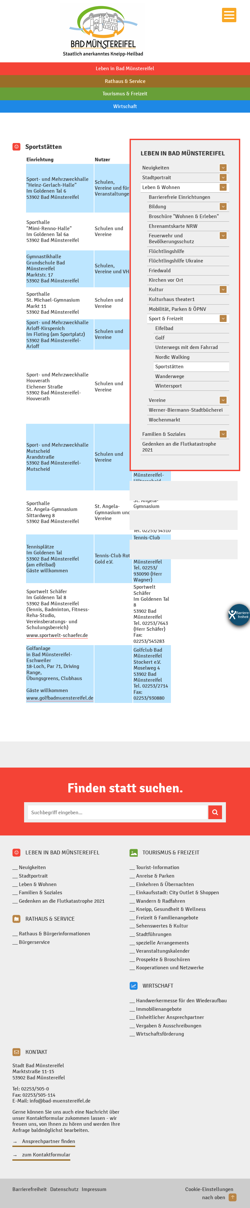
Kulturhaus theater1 (172, 299)
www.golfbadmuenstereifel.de (59, 698)
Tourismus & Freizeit (125, 93)
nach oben (213, 1197)
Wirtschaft (125, 106)
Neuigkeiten (155, 168)
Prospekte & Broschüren (163, 959)
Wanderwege (169, 376)
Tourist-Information (157, 867)
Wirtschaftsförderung (160, 1034)
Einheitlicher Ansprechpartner (170, 1017)
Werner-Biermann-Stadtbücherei (186, 410)
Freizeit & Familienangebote (167, 917)
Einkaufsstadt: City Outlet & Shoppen (177, 892)
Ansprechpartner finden (48, 1141)
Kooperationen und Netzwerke (170, 967)
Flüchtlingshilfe (166, 251)
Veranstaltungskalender (163, 951)
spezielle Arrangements (162, 943)
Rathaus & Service (125, 81)
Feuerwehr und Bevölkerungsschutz (171, 238)
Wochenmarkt (164, 420)
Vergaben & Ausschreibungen (168, 1026)
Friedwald (160, 270)
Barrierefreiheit (29, 1189)
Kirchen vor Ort (166, 280)
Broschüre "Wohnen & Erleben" (184, 216)
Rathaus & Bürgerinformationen (54, 933)
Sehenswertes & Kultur (162, 926)
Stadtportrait (156, 177)
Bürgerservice (34, 942)
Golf (159, 338)
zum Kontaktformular (46, 1155)
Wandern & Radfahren (160, 901)
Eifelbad (164, 328)
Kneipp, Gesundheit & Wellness (171, 909)
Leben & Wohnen (161, 187)
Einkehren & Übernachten (165, 884)
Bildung (157, 206)
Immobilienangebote (159, 1009)
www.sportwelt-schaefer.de (57, 635)
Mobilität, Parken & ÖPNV (177, 309)
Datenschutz (64, 1189)
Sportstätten (169, 366)
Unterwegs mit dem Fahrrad (186, 347)
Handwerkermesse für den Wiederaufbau (181, 1000)
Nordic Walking (172, 357)
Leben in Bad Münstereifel (125, 68)
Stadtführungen (154, 934)
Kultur (156, 289)
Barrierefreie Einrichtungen (179, 197)
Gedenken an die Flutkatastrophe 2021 (179, 447)
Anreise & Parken (155, 876)
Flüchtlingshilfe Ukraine (176, 261)
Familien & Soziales (164, 434)
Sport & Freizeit (166, 318)
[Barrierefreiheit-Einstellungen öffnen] (239, 615)
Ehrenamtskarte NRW (173, 226)
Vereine (157, 400)
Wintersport (168, 386)
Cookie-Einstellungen (209, 1189)
